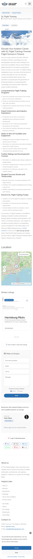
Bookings (5, 494)
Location (14, 25)
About (4, 506)
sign (9, 427)
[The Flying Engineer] (9, 4)
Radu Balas (8, 418)
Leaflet (13, 283)
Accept (16, 548)
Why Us (4, 486)
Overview (5, 25)
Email (25, 447)
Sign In (25, 3)
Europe (14, 12)
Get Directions (25, 254)
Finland (18, 12)
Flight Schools (6, 12)
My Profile (5, 504)
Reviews (5, 488)
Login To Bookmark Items (17, 438)
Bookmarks (6, 491)
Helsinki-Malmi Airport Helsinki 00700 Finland (17, 19)
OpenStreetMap (21, 283)
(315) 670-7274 (10, 526)
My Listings (5, 509)
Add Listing (5, 515)
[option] (16, 313)
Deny (16, 552)
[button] (30, 533)
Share (8, 443)
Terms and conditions (12, 556)
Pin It (17, 447)
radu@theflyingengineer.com (15, 529)
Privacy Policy (21, 556)
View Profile (8, 420)
